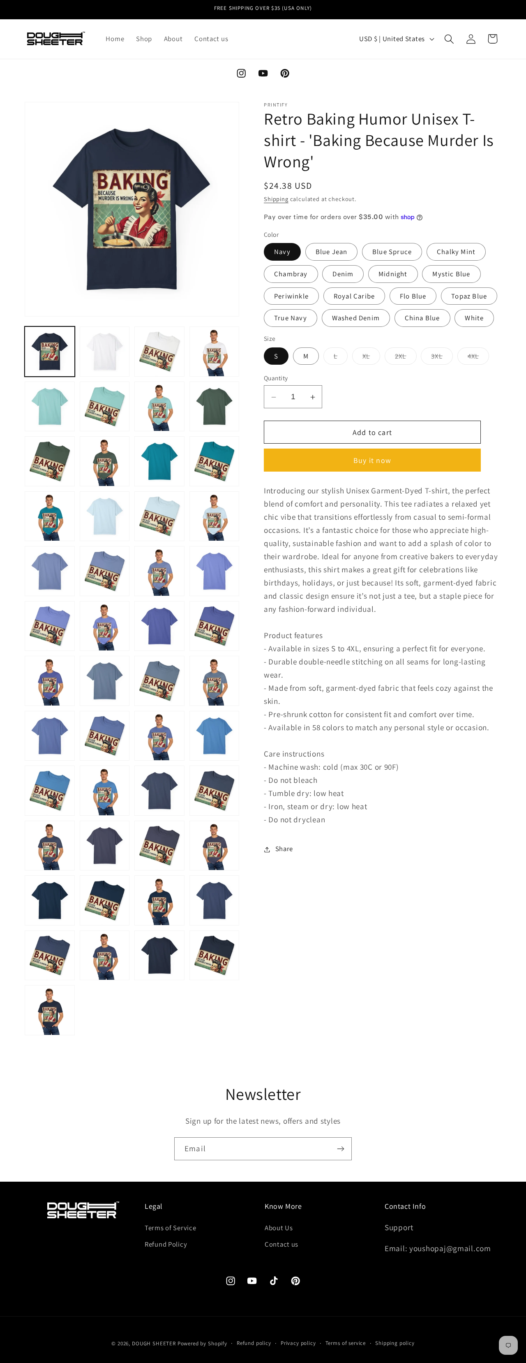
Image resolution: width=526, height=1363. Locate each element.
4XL (478, 358)
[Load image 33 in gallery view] (105, 571)
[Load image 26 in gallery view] (159, 461)
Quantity (276, 378)
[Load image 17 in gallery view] (105, 351)
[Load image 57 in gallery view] (105, 900)
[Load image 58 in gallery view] (159, 900)
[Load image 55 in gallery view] (214, 846)
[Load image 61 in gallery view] (105, 955)
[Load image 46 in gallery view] (159, 736)
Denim (342, 274)
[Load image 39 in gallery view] (214, 626)
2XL (406, 358)
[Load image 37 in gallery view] (105, 626)
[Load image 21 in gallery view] (105, 407)
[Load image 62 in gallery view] (159, 955)
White (474, 318)
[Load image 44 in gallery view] (50, 736)
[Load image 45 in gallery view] (105, 736)
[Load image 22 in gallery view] (159, 407)
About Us (279, 1227)
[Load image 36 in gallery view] (50, 626)
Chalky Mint (456, 252)
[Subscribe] (340, 1148)
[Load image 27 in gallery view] (214, 461)
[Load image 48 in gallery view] (50, 791)
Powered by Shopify (202, 1343)
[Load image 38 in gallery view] (159, 626)
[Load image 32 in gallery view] (50, 571)
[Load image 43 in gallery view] (214, 681)
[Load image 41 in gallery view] (105, 681)
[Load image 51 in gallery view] (214, 791)
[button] (449, 39)
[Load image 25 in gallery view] (105, 461)
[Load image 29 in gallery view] (105, 516)
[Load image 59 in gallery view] (214, 900)
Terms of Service (170, 1227)
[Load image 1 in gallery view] (50, 351)
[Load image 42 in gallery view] (159, 681)
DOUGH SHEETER (154, 1343)
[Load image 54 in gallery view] (159, 846)
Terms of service (345, 1343)
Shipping (276, 199)
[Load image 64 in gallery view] (50, 1010)
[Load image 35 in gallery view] (214, 571)
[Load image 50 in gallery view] (159, 791)
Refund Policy (166, 1244)
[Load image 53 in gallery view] (105, 846)
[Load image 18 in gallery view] (159, 351)
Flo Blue (413, 296)
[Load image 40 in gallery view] (50, 681)
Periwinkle (291, 296)
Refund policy (254, 1343)
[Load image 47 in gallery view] (214, 736)
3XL (442, 358)
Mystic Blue (451, 274)
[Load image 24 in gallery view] (50, 461)
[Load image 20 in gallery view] (50, 407)
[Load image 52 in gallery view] (50, 846)
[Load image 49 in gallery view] (105, 791)
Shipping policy (395, 1343)
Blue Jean (332, 252)
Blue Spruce (392, 252)
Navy (282, 252)
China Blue (422, 318)
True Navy (290, 318)
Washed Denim (356, 318)
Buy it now (372, 460)
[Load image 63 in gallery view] (214, 955)
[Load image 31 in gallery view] (214, 516)
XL (371, 358)
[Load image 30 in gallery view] (159, 516)
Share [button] (284, 849)
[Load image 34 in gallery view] (159, 571)
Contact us (281, 1244)
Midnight (393, 274)
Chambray (291, 274)
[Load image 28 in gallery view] (50, 516)
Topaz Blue (469, 296)
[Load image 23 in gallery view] (214, 407)
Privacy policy (298, 1343)
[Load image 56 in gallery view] (50, 900)
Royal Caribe (354, 296)
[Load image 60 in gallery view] (50, 955)
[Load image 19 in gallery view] (214, 351)
